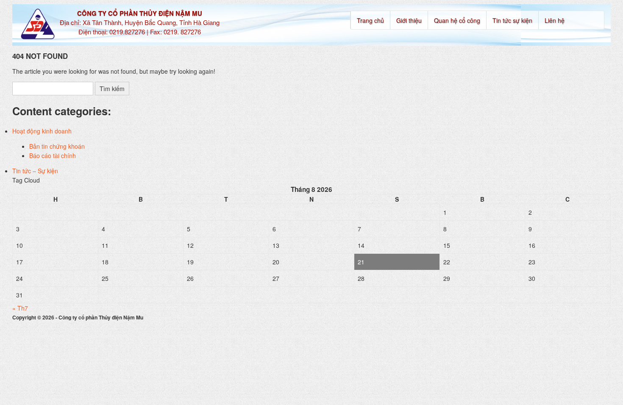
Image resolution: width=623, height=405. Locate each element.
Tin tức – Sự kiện (35, 170)
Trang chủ (370, 20)
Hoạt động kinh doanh (42, 131)
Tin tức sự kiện (512, 20)
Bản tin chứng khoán (57, 146)
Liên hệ (555, 20)
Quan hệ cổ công (457, 20)
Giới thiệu (409, 20)
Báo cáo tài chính (52, 155)
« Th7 (20, 308)
